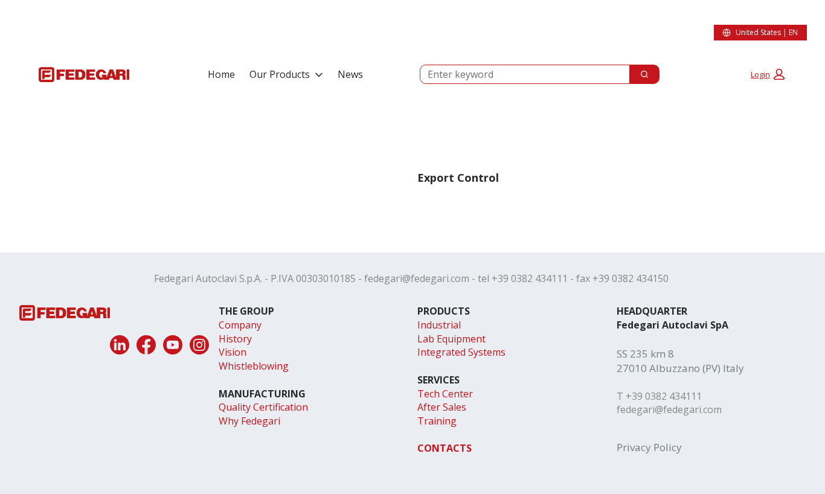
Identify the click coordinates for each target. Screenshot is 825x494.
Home (221, 74)
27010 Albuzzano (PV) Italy (680, 368)
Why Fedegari (249, 421)
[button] (767, 74)
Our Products (279, 74)
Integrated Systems (461, 352)
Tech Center (445, 393)
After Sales (441, 407)
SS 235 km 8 (645, 354)
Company (240, 325)
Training (437, 421)
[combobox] (520, 74)
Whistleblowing (254, 366)
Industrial (439, 325)
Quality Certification (263, 407)
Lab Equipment (451, 338)
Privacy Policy (649, 447)
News (350, 74)
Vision (232, 352)
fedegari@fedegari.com (416, 278)
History (235, 338)
